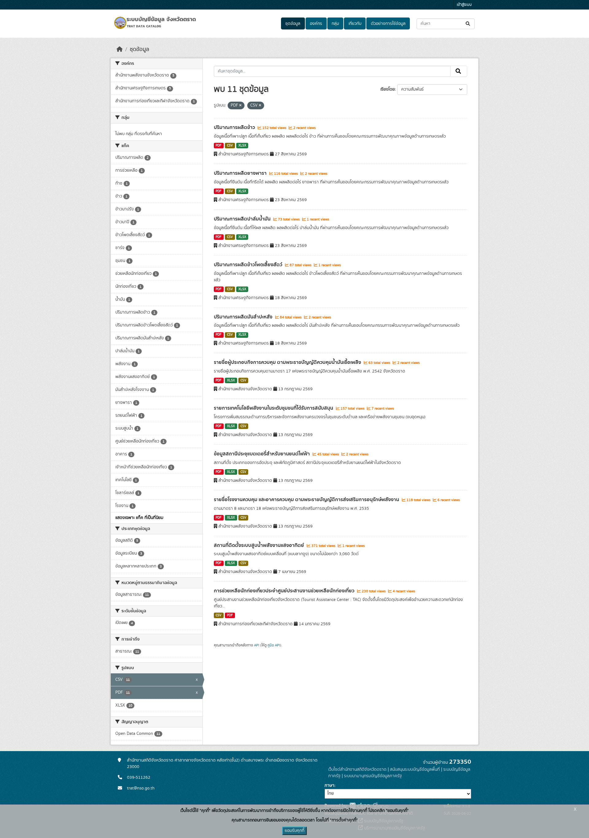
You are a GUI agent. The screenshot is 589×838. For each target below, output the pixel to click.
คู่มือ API (274, 645)
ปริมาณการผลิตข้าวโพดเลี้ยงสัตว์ (248, 265)
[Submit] (468, 23)
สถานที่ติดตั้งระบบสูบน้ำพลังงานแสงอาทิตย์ (259, 545)
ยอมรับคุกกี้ (294, 831)
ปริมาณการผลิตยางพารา (241, 173)
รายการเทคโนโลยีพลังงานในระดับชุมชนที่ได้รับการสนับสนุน (274, 408)
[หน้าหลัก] (120, 49)
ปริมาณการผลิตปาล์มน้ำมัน (243, 219)
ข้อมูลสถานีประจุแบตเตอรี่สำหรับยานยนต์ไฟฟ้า (262, 454)
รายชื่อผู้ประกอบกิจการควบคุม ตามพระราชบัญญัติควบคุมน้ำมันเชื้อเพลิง (288, 362)
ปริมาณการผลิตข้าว (235, 127)
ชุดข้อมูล (292, 24)
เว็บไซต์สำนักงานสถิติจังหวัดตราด (357, 769)
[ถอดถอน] (240, 105)
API (256, 645)
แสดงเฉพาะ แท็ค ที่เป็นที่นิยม (139, 518)
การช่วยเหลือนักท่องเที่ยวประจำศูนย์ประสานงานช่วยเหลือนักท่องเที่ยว (285, 591)
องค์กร (316, 24)
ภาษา (329, 785)
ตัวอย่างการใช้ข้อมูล (388, 24)
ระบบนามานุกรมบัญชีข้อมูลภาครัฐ (373, 776)
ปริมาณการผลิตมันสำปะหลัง (244, 317)
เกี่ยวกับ (354, 24)
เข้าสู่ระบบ (464, 5)
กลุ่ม (335, 24)
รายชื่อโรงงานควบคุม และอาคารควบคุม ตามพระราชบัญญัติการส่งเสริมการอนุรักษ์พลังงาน (307, 500)
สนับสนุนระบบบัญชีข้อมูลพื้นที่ (415, 769)
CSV (230, 145)
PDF (218, 145)
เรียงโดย (387, 89)
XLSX (242, 145)
